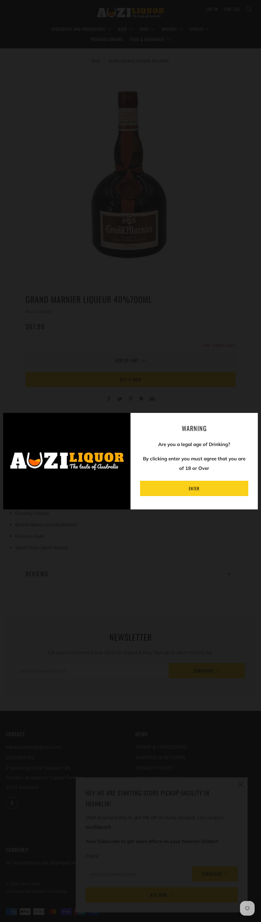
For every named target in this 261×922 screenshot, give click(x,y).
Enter (194, 488)
